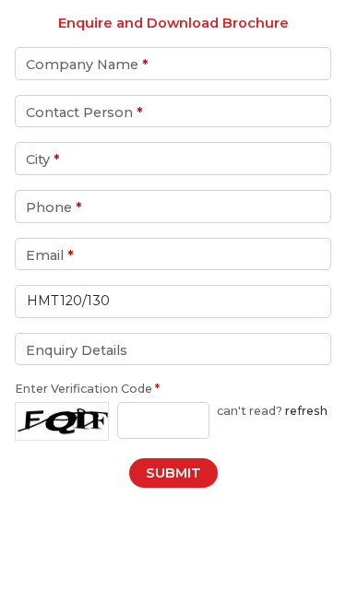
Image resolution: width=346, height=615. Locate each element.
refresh (306, 411)
